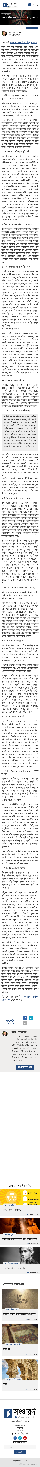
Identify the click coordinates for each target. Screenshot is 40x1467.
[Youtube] (25, 1438)
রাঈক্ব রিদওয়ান (11, 1309)
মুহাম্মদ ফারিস (10, 1205)
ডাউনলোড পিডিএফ (31, 29)
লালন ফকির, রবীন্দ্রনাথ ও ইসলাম (13, 1268)
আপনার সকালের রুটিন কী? (11, 1210)
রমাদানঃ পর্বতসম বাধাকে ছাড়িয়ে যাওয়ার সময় (19, 1314)
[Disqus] (20, 1101)
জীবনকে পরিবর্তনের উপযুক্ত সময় (23, 42)
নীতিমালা (20, 1428)
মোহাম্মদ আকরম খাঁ (13, 1344)
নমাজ (5, 1384)
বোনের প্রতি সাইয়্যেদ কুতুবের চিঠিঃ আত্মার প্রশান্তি (19, 1239)
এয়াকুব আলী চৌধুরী (13, 1379)
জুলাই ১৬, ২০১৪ (14, 35)
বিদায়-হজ (6, 1349)
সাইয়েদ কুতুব (10, 1234)
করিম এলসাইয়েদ (15, 32)
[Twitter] (31, 1018)
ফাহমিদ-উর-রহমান (11, 1263)
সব (33, 5)
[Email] (25, 1023)
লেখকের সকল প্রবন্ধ (25, 1067)
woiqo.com (34, 1464)
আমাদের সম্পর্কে (20, 1425)
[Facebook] (25, 1018)
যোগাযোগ (20, 1430)
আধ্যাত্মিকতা (6, 14)
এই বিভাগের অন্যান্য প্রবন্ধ (13, 1284)
